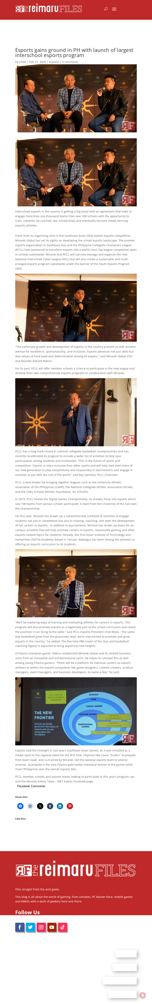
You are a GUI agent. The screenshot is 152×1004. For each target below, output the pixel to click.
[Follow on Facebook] (19, 927)
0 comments (70, 62)
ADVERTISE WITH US (119, 980)
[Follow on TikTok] (62, 927)
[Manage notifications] (143, 995)
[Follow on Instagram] (41, 927)
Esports (54, 62)
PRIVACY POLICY (122, 994)
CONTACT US (124, 967)
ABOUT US (126, 953)
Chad (22, 62)
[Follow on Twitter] (30, 927)
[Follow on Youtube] (51, 927)
